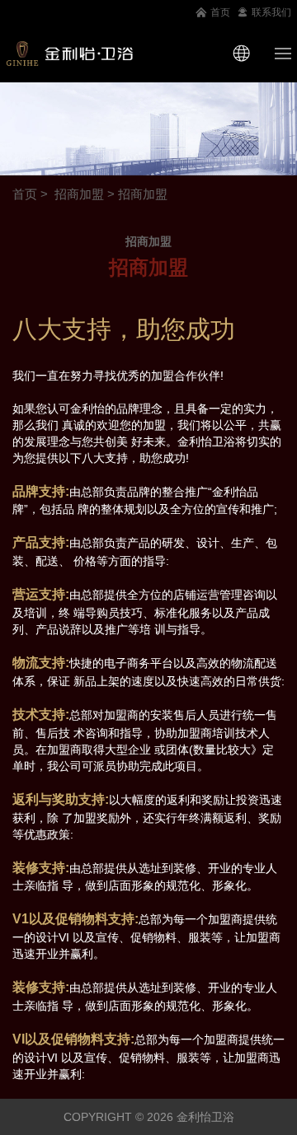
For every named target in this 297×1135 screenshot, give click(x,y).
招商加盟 (79, 194)
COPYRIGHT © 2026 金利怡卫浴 (149, 1116)
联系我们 (271, 12)
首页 (220, 12)
